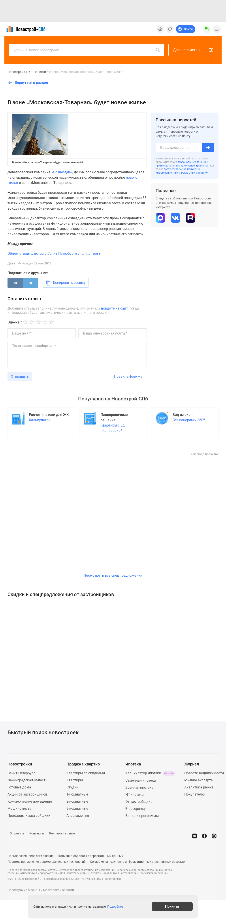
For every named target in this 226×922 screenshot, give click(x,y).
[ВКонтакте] (15, 283)
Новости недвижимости (204, 773)
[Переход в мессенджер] (214, 836)
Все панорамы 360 (189, 419)
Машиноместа (19, 808)
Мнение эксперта (198, 780)
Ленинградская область (27, 780)
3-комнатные (77, 808)
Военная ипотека (139, 787)
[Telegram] (30, 283)
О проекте (17, 833)
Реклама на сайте (62, 833)
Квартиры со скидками (85, 773)
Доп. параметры (186, 50)
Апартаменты (77, 815)
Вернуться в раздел (31, 82)
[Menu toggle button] (217, 29)
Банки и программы (142, 816)
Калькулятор (40, 420)
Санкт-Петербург (21, 773)
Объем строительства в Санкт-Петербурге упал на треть (54, 253)
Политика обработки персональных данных (90, 856)
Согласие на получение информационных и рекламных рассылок (138, 861)
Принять (172, 906)
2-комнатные (77, 801)
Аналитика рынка (199, 787)
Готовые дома (19, 787)
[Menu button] (207, 29)
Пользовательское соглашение (30, 856)
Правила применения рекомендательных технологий (47, 861)
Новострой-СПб (19, 72)
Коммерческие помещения (30, 801)
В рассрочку (135, 809)
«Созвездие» (61, 172)
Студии (72, 787)
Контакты (36, 833)
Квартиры (74, 780)
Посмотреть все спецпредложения (113, 575)
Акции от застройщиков (27, 794)
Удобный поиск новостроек (36, 50)
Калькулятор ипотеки (149, 773)
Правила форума (128, 376)
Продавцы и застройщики (29, 815)
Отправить (20, 376)
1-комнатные (77, 794)
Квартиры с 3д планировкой (113, 428)
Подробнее (115, 906)
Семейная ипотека (140, 780)
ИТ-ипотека (134, 794)
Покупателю (194, 794)
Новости (40, 72)
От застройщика (139, 802)
